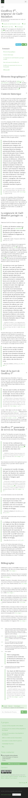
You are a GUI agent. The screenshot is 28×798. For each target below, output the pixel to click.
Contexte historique (8, 54)
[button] (23, 44)
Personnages (19, 26)
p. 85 (22, 540)
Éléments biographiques (9, 51)
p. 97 (19, 406)
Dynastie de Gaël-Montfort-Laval (11, 24)
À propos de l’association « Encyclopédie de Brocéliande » (13, 734)
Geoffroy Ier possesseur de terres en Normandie (12, 66)
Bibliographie (6, 69)
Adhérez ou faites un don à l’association (12, 737)
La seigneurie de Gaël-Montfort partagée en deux (13, 58)
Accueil (5, 706)
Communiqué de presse (8, 743)
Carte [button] (19, 44)
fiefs (4, 258)
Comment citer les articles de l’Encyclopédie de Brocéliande (14, 729)
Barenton (7, 638)
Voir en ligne (13, 406)
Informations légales (6, 794)
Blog (3, 746)
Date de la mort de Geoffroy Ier (11, 62)
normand (12, 486)
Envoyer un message (14, 763)
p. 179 (7, 512)
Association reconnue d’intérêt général (12, 740)
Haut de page (22, 782)
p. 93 (15, 411)
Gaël (24, 24)
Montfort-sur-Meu (8, 26)
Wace (18, 636)
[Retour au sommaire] (26, 75)
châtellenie (18, 228)
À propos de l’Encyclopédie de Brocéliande (12, 725)
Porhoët (18, 82)
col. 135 (14, 417)
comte (14, 247)
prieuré (22, 447)
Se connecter (16, 794)
